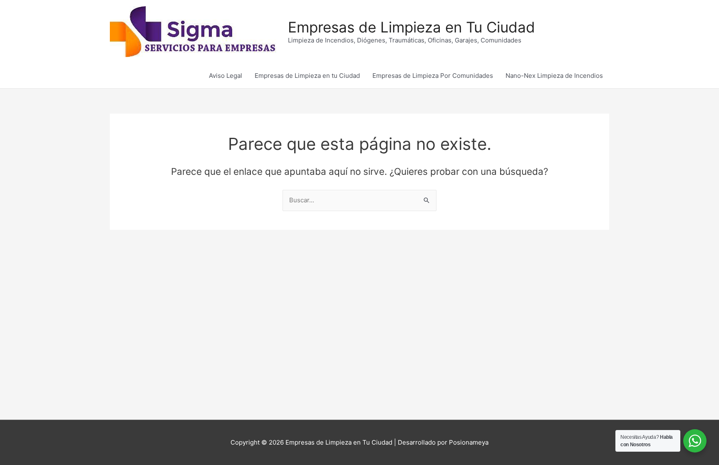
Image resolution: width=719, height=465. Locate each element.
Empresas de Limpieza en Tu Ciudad (411, 27)
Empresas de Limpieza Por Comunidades (432, 76)
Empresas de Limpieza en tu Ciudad (307, 76)
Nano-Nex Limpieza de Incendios (554, 76)
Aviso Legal (225, 76)
